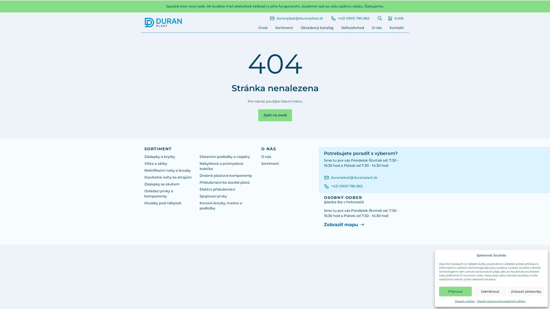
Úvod (262, 28)
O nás (377, 28)
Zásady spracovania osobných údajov (501, 301)
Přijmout (455, 291)
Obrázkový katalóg (317, 28)
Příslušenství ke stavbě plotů (225, 182)
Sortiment (284, 28)
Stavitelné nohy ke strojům (168, 177)
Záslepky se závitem (162, 184)
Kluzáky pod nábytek (162, 203)
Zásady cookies (465, 301)
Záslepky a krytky (159, 157)
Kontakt (397, 28)
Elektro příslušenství (217, 189)
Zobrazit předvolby (526, 291)
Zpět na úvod (275, 115)
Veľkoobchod (352, 28)
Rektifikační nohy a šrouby (167, 170)
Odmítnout (490, 291)
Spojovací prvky (213, 196)
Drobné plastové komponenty (226, 176)
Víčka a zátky (155, 164)
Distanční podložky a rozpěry (225, 157)
